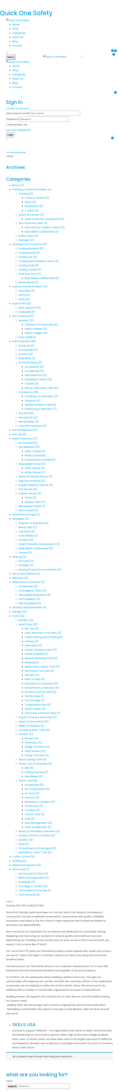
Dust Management (38, 823)
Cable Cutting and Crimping (44, 637)
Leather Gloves (29, 493)
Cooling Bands (29, 253)
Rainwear (26, 240)
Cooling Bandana (31, 248)
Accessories (28, 350)
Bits (29, 768)
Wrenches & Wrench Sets (42, 713)
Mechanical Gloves (31, 506)
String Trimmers (37, 755)
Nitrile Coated (35, 455)
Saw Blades (34, 776)
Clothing (25, 193)
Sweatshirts (34, 206)
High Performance (31, 481)
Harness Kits (28, 417)
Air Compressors (37, 789)
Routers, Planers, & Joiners (36, 835)
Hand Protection (24, 438)
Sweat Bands (28, 282)
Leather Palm (35, 502)
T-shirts (32, 210)
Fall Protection (24, 341)
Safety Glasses (36, 329)
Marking (32, 662)
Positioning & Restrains (41, 409)
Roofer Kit (26, 345)
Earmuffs (26, 561)
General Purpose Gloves (35, 476)
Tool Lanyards (29, 894)
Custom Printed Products (29, 286)
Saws (23, 844)
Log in (9, 901)
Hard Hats (26, 290)
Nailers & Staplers (31, 726)
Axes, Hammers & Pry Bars (43, 633)
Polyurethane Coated (40, 459)
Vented (25, 552)
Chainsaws (33, 742)
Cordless (32, 810)
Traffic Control (23, 856)
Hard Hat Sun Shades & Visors (45, 227)
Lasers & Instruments (33, 721)
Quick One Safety (26, 13)
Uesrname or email (17, 113)
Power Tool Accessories (35, 763)
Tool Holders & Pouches (34, 890)
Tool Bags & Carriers (33, 886)
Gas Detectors (36, 375)
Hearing (19, 557)
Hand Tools (28, 624)
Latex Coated (35, 451)
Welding (19, 861)
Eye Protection (23, 316)
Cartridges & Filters (32, 590)
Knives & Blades (36, 654)
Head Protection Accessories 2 (39, 544)
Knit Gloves (27, 489)
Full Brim (25, 540)
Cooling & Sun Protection (29, 244)
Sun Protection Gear (33, 223)
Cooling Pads (28, 265)
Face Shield (27, 337)
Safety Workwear (31, 215)
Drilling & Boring (36, 772)
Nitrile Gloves (35, 472)
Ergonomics (21, 303)
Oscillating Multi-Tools (34, 730)
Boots (18, 185)
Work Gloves (28, 510)
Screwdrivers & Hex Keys (42, 688)
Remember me (18, 124)
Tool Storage (35, 700)
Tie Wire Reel (34, 696)
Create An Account (18, 108)
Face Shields (28, 535)
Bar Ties (32, 628)
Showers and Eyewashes (29, 607)
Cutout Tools (35, 814)
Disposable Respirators (34, 595)
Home (9, 152)
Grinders (25, 620)
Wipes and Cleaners (26, 865)
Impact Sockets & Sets (41, 649)
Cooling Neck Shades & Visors (38, 261)
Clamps (32, 641)
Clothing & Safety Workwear (31, 189)
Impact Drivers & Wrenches (37, 717)
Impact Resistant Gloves (35, 485)
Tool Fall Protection (32, 426)
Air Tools (32, 793)
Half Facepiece (29, 603)
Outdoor (25, 734)
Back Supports (29, 307)
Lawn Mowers (35, 751)
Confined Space (30, 362)
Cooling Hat (27, 257)
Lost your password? (18, 130)
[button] (7, 52)
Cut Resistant (29, 447)
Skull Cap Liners (29, 274)
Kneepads (26, 312)
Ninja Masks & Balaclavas (42, 231)
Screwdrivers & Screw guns (37, 848)
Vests (24, 299)
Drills (30, 818)
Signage (19, 611)
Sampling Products (38, 379)
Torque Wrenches (38, 704)
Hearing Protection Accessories (39, 569)
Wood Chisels (35, 709)
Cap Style (26, 531)
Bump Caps (27, 527)
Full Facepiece (29, 599)
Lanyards (32, 400)
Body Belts (26, 358)
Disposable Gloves (31, 464)
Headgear (20, 519)
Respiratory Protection (28, 582)
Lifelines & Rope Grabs (40, 405)
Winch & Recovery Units (41, 388)
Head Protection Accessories (44, 219)
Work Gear (20, 869)
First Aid (19, 434)
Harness (26, 413)
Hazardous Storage (26, 514)
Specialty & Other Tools (35, 852)
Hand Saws (33, 645)
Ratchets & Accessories (41, 683)
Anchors (25, 354)
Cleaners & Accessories (41, 324)
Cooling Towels (29, 269)
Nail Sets (32, 675)
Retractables (28, 421)
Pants (30, 202)
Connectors (28, 392)
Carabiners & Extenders (41, 396)
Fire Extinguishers (25, 430)
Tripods (31, 383)
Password (12, 119)
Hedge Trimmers (37, 747)
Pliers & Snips (35, 679)
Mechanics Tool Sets (39, 671)
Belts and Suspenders (33, 878)
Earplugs (25, 565)
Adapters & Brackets (33, 523)
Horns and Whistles (26, 574)
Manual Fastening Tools (41, 658)
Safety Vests (28, 236)
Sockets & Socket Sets (40, 692)
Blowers (32, 738)
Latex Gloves (35, 468)
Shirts (24, 295)
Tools (18, 616)
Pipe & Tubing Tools (32, 759)
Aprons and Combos (33, 873)
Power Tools (28, 780)
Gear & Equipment (38, 827)
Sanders (25, 840)
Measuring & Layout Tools (42, 666)
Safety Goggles (36, 333)
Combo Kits (34, 806)
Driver (31, 497)
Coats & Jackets (37, 198)
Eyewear (25, 320)
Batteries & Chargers (40, 802)
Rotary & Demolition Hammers (39, 831)
